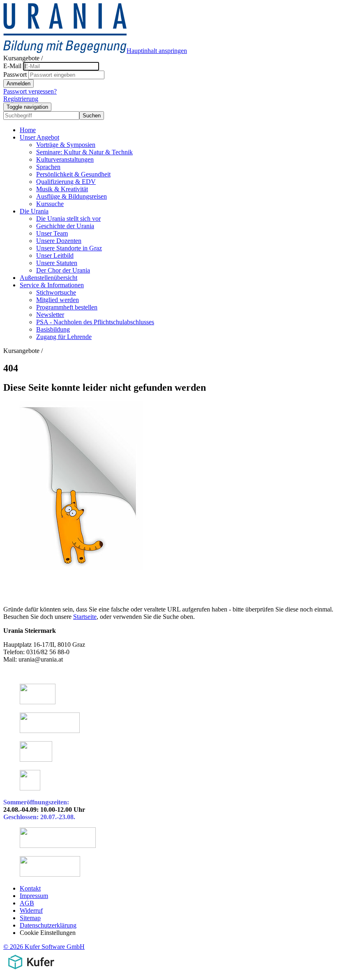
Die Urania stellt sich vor (68, 218)
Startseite (85, 616)
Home (28, 129)
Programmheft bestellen (66, 307)
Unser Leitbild (55, 255)
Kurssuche (50, 203)
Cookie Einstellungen (48, 932)
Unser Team (52, 233)
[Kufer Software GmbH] (31, 970)
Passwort (15, 74)
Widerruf (31, 910)
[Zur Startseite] (65, 50)
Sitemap (30, 917)
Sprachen (48, 166)
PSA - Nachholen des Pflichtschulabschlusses (95, 321)
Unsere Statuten (56, 262)
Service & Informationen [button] (52, 285)
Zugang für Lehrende (64, 336)
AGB (27, 903)
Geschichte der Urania (65, 225)
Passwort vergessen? (30, 91)
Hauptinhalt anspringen (157, 50)
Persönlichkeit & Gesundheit (73, 174)
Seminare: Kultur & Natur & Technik (84, 152)
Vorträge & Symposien (65, 144)
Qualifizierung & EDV (66, 181)
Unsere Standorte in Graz (69, 248)
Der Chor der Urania (63, 270)
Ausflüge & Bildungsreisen (71, 196)
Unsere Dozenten (58, 240)
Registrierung (20, 98)
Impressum (34, 895)
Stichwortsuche (56, 292)
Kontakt (30, 888)
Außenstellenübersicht (48, 277)
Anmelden (18, 83)
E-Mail (12, 65)
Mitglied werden (57, 299)
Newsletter (50, 314)
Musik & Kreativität (62, 189)
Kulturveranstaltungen (65, 159)
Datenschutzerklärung (48, 925)
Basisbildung (53, 329)
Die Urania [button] (34, 211)
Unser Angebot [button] (39, 137)
